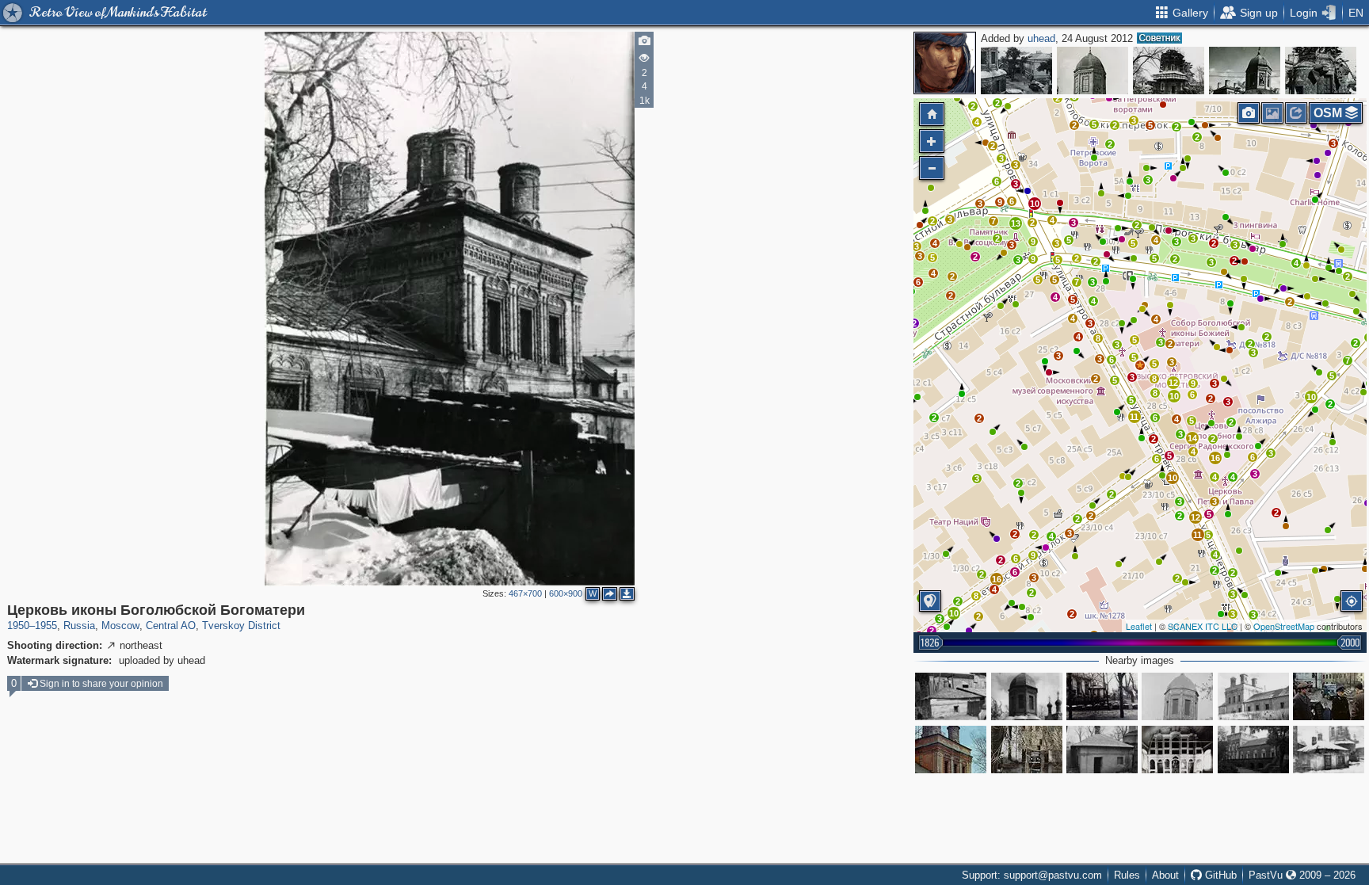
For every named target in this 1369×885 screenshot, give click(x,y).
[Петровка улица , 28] (950, 696)
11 (1197, 535)
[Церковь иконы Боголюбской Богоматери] (1140, 365)
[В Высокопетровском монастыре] (1328, 696)
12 (1195, 517)
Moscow (120, 625)
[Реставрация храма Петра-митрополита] (1320, 70)
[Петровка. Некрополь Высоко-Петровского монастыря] (1102, 696)
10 (1311, 397)
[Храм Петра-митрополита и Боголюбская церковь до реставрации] (1244, 70)
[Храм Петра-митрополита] (1016, 70)
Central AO (171, 625)
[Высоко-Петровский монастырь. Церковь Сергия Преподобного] (1253, 696)
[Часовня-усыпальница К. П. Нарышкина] (1328, 749)
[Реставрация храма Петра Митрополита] (1168, 70)
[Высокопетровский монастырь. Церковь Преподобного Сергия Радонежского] (1253, 749)
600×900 (565, 593)
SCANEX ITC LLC (1202, 626)
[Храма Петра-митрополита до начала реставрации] (1092, 70)
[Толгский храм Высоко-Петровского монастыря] (1177, 749)
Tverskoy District (241, 625)
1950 (18, 625)
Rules (1127, 875)
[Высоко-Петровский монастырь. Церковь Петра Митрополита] (1026, 696)
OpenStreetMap (1283, 626)
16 (1215, 458)
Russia (79, 625)
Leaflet (1139, 626)
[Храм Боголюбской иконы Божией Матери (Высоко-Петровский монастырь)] (950, 749)
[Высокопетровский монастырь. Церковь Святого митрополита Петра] (1177, 696)
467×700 (525, 593)
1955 (46, 625)
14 (1192, 438)
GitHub (1219, 875)
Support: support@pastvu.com (1032, 875)
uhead (1041, 38)
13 (1015, 223)
